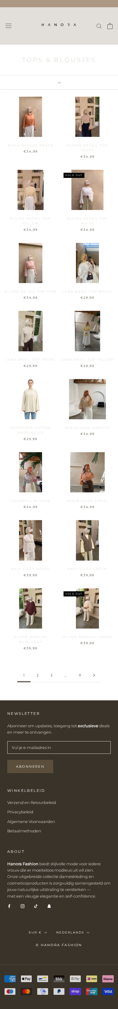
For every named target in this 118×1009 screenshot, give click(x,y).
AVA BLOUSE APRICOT (87, 428)
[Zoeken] (99, 25)
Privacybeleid (20, 811)
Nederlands (70, 932)
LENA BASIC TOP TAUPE (30, 360)
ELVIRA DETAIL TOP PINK (31, 292)
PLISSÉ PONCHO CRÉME (87, 637)
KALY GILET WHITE (30, 569)
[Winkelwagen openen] (110, 26)
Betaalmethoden (24, 830)
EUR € (35, 932)
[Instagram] (23, 906)
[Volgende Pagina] (94, 675)
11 (80, 675)
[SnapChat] (49, 906)
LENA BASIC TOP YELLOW (87, 360)
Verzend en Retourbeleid (31, 802)
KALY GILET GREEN (87, 569)
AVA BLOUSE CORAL (87, 501)
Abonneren (30, 766)
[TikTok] (36, 906)
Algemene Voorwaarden (31, 821)
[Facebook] (9, 906)
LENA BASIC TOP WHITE (87, 292)
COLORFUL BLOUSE (31, 501)
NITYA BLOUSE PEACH (31, 145)
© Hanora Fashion (59, 945)
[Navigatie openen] (8, 26)
